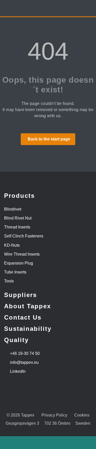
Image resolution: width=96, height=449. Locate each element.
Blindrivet (12, 209)
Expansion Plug (18, 263)
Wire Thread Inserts (22, 254)
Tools (9, 281)
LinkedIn (18, 371)
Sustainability (27, 328)
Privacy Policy (54, 415)
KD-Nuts (12, 245)
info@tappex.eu (24, 362)
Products (19, 195)
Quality (16, 339)
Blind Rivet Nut (17, 218)
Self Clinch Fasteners (23, 236)
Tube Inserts (15, 272)
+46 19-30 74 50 (25, 353)
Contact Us (22, 317)
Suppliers (20, 294)
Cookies (81, 415)
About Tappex (27, 306)
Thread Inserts (17, 227)
